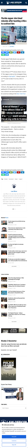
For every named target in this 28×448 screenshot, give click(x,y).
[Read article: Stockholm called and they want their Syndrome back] (4, 299)
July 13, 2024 (11, 256)
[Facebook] (3, 52)
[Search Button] (26, 3)
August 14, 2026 (12, 294)
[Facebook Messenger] (7, 52)
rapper (20, 179)
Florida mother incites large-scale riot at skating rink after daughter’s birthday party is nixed (17, 252)
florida (5, 179)
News (16, 179)
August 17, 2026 (12, 288)
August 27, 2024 (12, 247)
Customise (14, 440)
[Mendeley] (18, 52)
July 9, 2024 (11, 262)
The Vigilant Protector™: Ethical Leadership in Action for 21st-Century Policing (16, 314)
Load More (14, 266)
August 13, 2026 (12, 301)
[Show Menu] (2, 2)
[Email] (11, 52)
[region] (14, 435)
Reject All (14, 444)
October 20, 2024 (12, 241)
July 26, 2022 (5, 46)
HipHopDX (12, 76)
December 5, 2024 (12, 231)
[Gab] (3, 55)
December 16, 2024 (12, 224)
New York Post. (21, 94)
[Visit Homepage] (14, 2)
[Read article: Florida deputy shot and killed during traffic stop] (4, 223)
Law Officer (12, 46)
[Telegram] (7, 55)
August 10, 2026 (12, 318)
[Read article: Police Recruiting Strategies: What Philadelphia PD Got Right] (4, 279)
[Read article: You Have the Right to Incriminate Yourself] (4, 246)
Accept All (14, 436)
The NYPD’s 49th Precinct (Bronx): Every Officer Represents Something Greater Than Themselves (17, 306)
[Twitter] (15, 52)
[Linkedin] (22, 52)
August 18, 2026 (12, 281)
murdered (11, 179)
